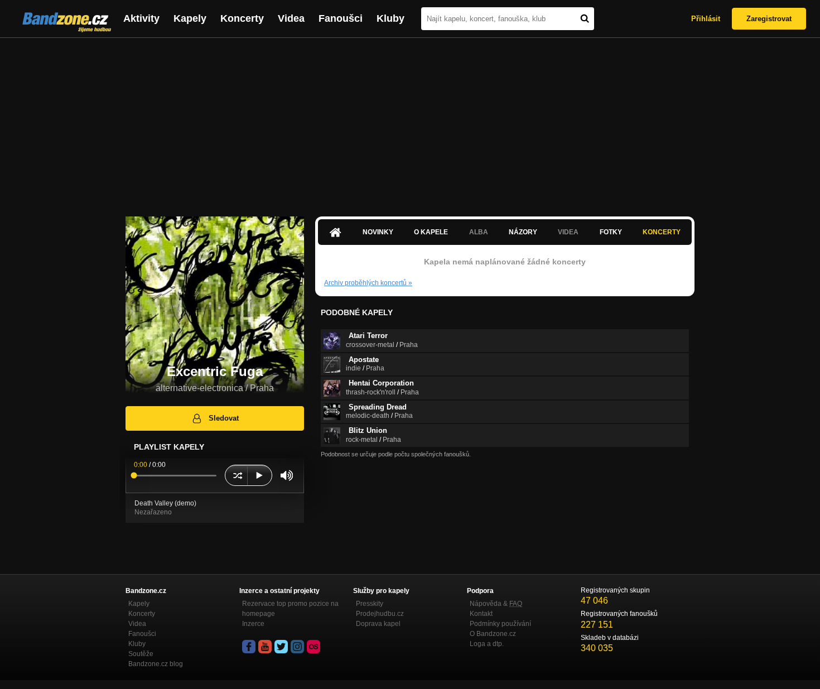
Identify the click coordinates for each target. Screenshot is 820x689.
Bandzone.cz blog (155, 664)
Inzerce (253, 624)
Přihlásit (705, 19)
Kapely (189, 18)
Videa (291, 18)
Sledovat (224, 418)
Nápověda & (496, 604)
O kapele (431, 232)
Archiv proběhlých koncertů (368, 283)
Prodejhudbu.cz (380, 614)
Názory (523, 232)
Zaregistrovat (769, 19)
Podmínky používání (500, 624)
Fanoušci (341, 18)
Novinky (378, 232)
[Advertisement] (410, 122)
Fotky (611, 232)
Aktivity (141, 18)
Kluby (390, 18)
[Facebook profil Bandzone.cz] (248, 646)
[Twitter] (281, 646)
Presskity (369, 604)
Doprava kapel (378, 624)
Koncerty (242, 18)
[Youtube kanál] (265, 646)
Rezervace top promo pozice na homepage (290, 609)
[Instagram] (297, 646)
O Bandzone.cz (493, 634)
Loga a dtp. (487, 644)
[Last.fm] (313, 646)
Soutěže (140, 654)
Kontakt (481, 614)
